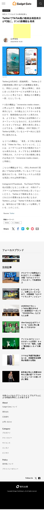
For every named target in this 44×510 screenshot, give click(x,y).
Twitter (12, 213)
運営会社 (5, 412)
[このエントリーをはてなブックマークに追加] (22, 229)
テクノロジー (7, 438)
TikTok (7, 223)
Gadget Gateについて (9, 407)
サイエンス (6, 443)
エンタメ (5, 448)
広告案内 (5, 417)
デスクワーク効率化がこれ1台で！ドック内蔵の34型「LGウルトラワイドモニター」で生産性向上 (31, 277)
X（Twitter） (16, 223)
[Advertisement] (22, 31)
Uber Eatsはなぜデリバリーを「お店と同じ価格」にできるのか (30, 324)
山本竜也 (14, 38)
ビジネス (6, 10)
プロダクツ (6, 433)
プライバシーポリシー (10, 469)
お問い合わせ (7, 422)
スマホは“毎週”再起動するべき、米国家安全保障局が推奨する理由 (31, 357)
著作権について (7, 464)
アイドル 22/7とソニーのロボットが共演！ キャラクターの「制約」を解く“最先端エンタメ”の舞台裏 (31, 344)
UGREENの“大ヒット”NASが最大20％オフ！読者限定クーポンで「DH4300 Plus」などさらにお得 (31, 310)
